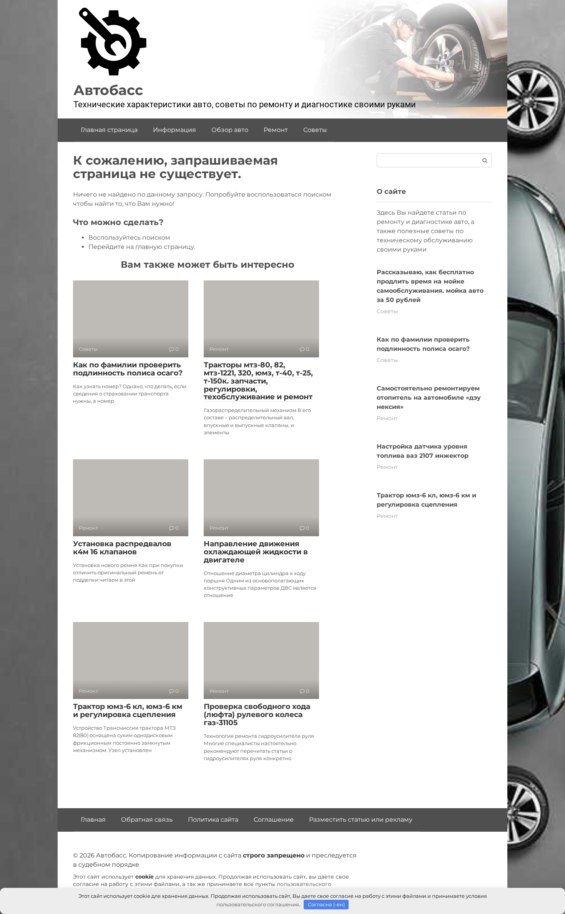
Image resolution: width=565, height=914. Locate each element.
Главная (93, 819)
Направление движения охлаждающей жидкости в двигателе (256, 551)
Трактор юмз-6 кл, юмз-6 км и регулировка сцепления (127, 710)
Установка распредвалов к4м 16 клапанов (122, 547)
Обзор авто (229, 129)
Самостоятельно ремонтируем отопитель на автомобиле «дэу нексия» (429, 397)
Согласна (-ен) (326, 904)
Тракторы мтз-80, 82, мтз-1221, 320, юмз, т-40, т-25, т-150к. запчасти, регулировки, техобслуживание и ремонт (258, 381)
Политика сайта (213, 819)
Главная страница (109, 129)
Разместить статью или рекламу (360, 819)
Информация (174, 129)
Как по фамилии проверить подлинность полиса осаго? (128, 368)
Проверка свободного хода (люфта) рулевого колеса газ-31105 (257, 714)
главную (148, 246)
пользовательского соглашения (257, 904)
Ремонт (276, 129)
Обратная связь (147, 819)
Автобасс (108, 90)
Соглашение (274, 819)
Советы (315, 129)
